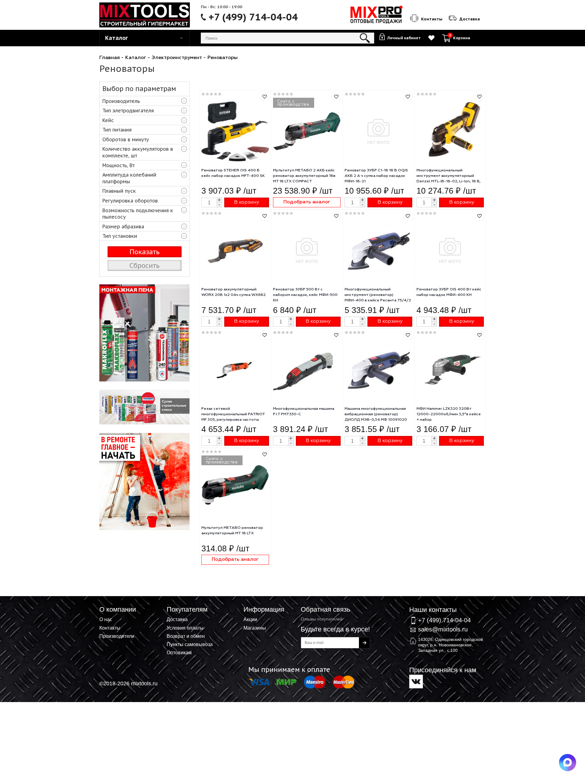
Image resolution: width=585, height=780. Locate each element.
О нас (105, 619)
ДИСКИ (144, 481)
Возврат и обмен (186, 636)
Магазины (254, 628)
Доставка (177, 619)
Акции (250, 619)
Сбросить (144, 265)
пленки (144, 332)
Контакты (109, 628)
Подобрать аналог (306, 202)
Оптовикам (179, 652)
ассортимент (144, 407)
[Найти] (365, 38)
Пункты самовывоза (190, 644)
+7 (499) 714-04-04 (253, 17)
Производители (116, 636)
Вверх (550, 602)
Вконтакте (416, 681)
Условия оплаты (185, 628)
